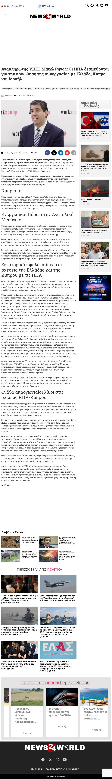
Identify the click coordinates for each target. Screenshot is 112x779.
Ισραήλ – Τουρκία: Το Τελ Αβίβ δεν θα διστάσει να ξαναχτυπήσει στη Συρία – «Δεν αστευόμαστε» (94, 133)
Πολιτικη (8, 95)
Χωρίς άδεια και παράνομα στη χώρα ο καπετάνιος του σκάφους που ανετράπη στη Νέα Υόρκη (94, 263)
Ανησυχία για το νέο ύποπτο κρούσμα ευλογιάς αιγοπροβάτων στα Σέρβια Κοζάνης (30, 539)
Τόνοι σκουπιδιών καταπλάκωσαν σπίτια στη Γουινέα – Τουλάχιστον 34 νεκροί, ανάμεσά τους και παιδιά (67, 555)
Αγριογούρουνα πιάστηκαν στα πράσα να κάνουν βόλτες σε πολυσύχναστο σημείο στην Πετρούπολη (29, 554)
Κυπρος (23, 95)
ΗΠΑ (18, 95)
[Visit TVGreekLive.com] (95, 288)
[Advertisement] (56, 43)
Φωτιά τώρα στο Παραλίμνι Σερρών (92, 200)
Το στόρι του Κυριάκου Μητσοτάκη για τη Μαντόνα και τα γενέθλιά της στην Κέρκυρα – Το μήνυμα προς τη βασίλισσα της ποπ (19, 599)
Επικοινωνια (73, 769)
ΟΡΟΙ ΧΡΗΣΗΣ (36, 769)
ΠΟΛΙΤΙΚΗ (30, 95)
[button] (47, 152)
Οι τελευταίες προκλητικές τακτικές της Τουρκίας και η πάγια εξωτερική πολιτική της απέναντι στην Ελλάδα (57, 598)
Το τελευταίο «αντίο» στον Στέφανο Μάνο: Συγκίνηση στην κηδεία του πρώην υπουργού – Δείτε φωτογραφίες (18, 665)
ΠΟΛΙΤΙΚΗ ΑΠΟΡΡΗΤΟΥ (55, 769)
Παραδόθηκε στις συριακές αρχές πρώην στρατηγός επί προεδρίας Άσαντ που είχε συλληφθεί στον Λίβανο (94, 167)
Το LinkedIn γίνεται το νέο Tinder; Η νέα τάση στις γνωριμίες (94, 231)
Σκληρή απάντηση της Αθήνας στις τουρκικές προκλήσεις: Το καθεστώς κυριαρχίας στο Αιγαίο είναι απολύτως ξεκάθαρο (19, 630)
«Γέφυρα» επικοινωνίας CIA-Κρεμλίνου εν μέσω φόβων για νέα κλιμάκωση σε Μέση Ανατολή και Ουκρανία (67, 540)
